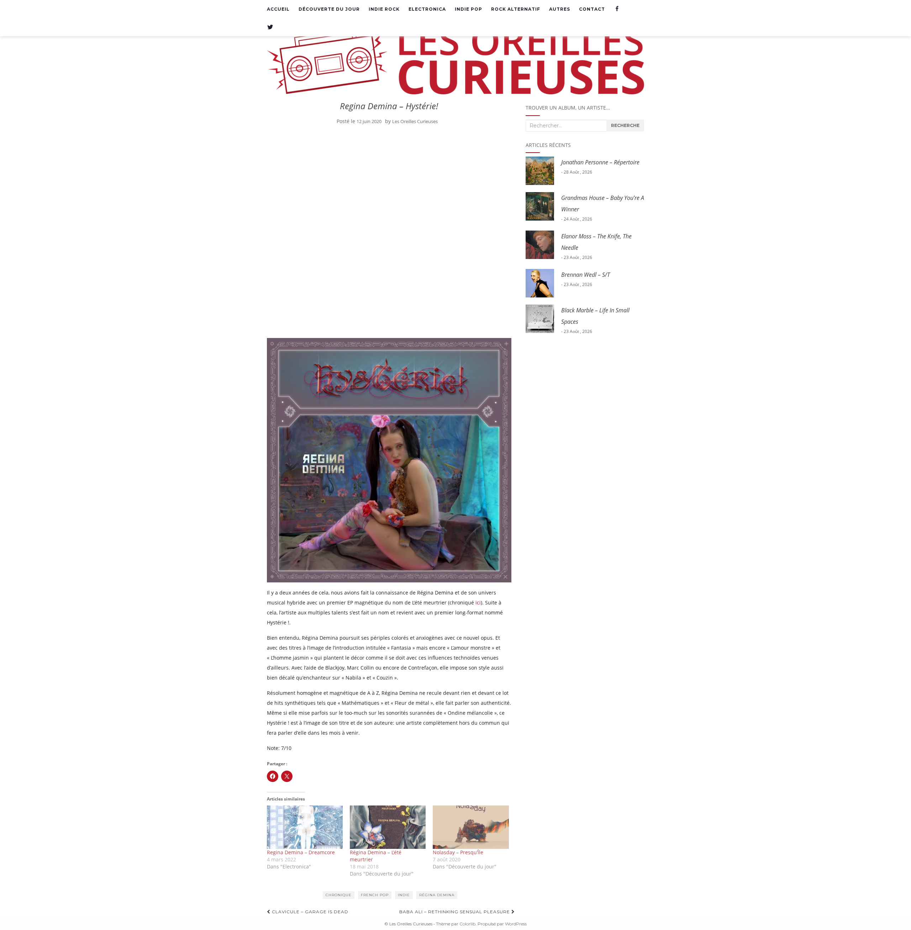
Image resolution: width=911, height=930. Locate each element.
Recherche (625, 125)
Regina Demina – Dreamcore (301, 852)
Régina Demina (436, 895)
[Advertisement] (389, 183)
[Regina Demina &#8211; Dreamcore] (305, 827)
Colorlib (467, 923)
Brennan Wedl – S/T (585, 275)
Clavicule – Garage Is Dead (309, 911)
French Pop (375, 895)
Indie (404, 895)
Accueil (278, 9)
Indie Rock (384, 9)
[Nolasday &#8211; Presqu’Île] (471, 827)
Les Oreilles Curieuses (415, 121)
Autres (559, 9)
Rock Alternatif (515, 9)
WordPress (516, 923)
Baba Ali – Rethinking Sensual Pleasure (455, 911)
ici (478, 602)
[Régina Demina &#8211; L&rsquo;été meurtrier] (388, 827)
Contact (592, 9)
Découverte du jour (329, 9)
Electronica (427, 9)
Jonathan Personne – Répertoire (600, 162)
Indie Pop (468, 9)
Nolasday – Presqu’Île (458, 852)
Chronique (339, 895)
